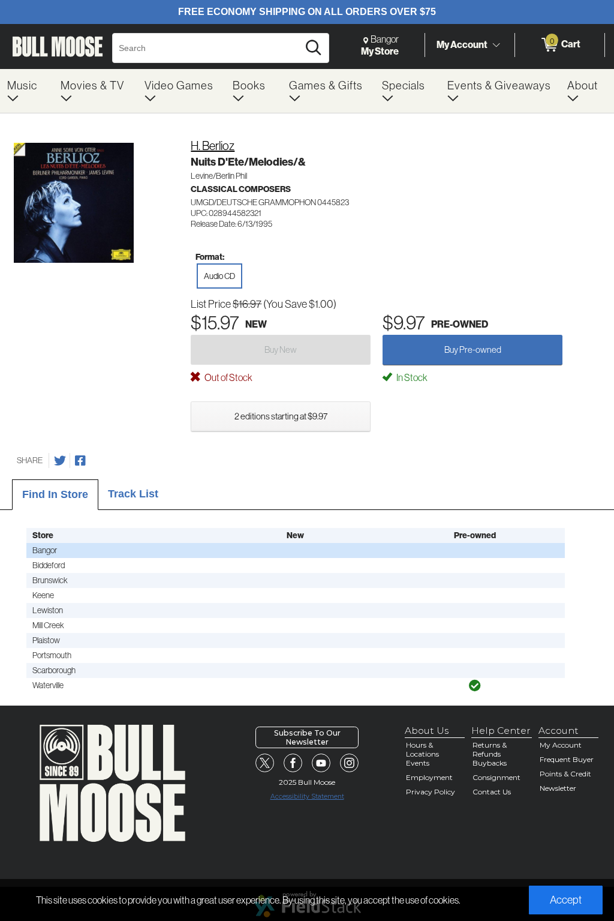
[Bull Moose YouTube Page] (321, 763)
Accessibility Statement (307, 796)
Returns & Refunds (489, 749)
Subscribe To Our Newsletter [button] (307, 737)
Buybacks (489, 762)
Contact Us (491, 791)
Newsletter (558, 788)
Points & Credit (565, 773)
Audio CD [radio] (219, 276)
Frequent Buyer (567, 759)
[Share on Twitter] (60, 461)
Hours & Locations (422, 749)
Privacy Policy (430, 791)
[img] (475, 686)
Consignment (496, 777)
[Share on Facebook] (80, 461)
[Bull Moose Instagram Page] (349, 763)
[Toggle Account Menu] (496, 45)
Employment (429, 777)
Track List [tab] (133, 494)
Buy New (280, 349)
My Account (462, 44)
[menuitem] (26, 91)
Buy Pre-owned (472, 349)
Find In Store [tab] (55, 494)
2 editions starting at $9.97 (280, 416)
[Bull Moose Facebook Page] (293, 763)
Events (417, 762)
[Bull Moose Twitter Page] (265, 763)
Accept (566, 900)
